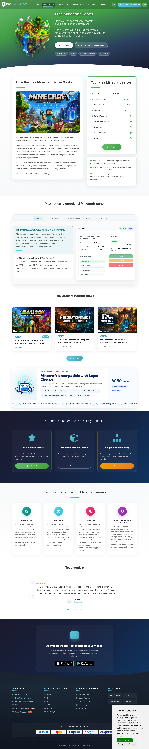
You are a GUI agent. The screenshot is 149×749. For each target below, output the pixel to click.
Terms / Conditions (86, 701)
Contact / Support (53, 712)
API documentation (54, 705)
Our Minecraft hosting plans (92, 45)
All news (76, 358)
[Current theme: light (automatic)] (114, 5)
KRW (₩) (104, 5)
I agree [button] (120, 740)
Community (77, 5)
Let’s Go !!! (65, 45)
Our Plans (47, 5)
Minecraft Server (21, 694)
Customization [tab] (55, 218)
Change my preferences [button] (127, 744)
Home (37, 5)
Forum (49, 708)
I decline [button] (128, 740)
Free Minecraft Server (23, 698)
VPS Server (19, 705)
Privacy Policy (84, 708)
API (68, 5)
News (60, 5)
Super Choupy (23, 712)
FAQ (48, 701)
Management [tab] (74, 218)
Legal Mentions (84, 698)
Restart (122, 260)
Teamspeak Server (25, 708)
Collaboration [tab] (108, 218)
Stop (121, 265)
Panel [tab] (39, 218)
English (92, 5)
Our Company (84, 694)
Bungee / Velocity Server (24, 701)
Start (121, 256)
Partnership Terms (85, 705)
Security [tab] (90, 218)
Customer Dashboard (131, 5)
